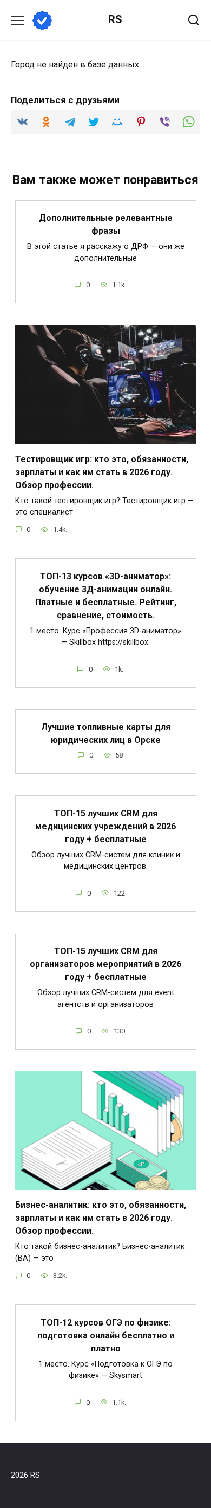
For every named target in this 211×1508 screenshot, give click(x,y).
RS (115, 19)
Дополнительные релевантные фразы (106, 224)
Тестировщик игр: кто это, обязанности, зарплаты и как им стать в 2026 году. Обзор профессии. (101, 472)
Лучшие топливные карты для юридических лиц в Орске (105, 733)
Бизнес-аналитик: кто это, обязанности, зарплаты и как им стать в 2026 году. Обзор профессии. (100, 1218)
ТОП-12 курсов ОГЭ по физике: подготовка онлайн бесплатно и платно (105, 1335)
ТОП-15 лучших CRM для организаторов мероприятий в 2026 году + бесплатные (105, 964)
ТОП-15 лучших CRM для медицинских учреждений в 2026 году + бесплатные (105, 826)
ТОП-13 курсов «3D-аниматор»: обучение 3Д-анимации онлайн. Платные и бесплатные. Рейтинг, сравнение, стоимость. (105, 595)
